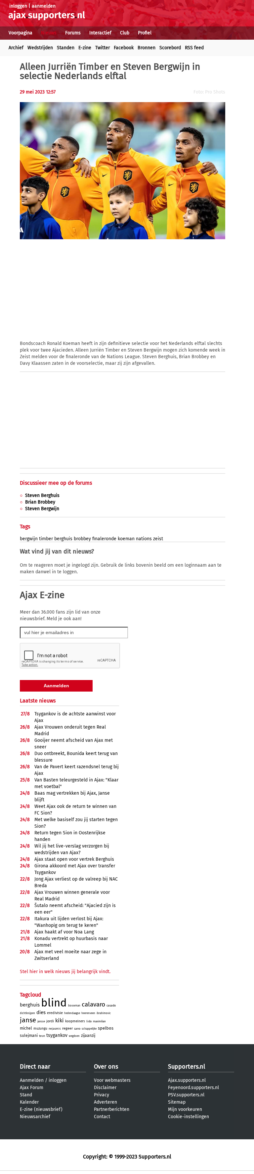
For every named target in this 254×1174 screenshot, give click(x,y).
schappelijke (89, 1028)
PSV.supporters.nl (186, 1095)
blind (54, 1002)
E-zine (84, 48)
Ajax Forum (31, 1087)
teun (42, 1036)
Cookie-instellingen (188, 1116)
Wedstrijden (40, 48)
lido (89, 1021)
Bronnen (146, 48)
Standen (65, 48)
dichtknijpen (27, 1013)
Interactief (100, 33)
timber (46, 539)
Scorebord (170, 48)
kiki (59, 1020)
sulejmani (29, 1035)
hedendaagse (72, 1013)
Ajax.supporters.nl (187, 1080)
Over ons (106, 1066)
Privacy (101, 1095)
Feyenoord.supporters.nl (193, 1087)
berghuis (63, 539)
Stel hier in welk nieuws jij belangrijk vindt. (65, 971)
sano (77, 1028)
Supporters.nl (186, 1066)
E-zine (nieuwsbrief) (41, 1109)
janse (28, 1020)
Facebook (124, 48)
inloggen (18, 6)
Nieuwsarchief (35, 1116)
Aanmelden (32, 1080)
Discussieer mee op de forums (56, 483)
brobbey (82, 539)
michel (26, 1028)
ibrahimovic (104, 1013)
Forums (73, 33)
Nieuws (49, 33)
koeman (126, 539)
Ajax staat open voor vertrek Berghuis (74, 859)
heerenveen (88, 1013)
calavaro (93, 1004)
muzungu (40, 1029)
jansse (41, 1021)
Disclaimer (105, 1087)
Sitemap (177, 1102)
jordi (50, 1021)
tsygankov (56, 1035)
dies (41, 1012)
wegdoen (74, 1036)
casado (111, 1005)
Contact (102, 1116)
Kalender (29, 1102)
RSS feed (194, 48)
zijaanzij (88, 1035)
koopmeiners (75, 1021)
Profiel (144, 33)
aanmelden (44, 6)
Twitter (102, 48)
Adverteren (105, 1102)
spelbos (105, 1028)
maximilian (99, 1021)
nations (144, 539)
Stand (26, 1095)
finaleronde (104, 539)
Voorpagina (20, 33)
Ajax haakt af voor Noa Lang (64, 932)
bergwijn (29, 539)
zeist (158, 539)
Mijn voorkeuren (185, 1109)
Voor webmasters (112, 1080)
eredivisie (55, 1013)
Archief (16, 48)
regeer (67, 1028)
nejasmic (55, 1028)
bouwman (74, 1005)
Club (124, 33)
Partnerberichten (111, 1109)
